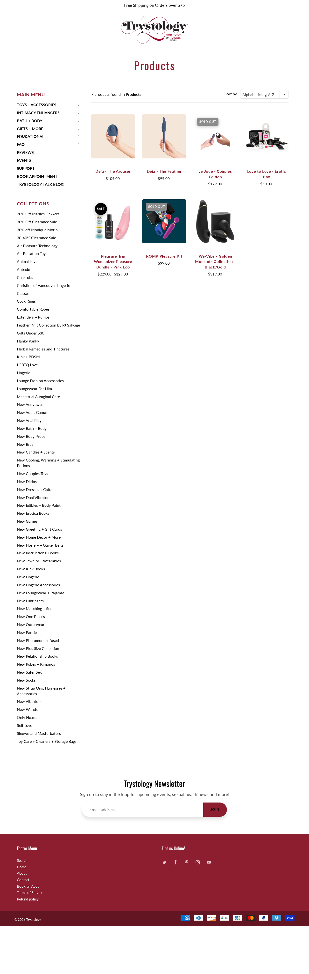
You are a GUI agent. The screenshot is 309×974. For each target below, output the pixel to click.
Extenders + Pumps (33, 317)
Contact (23, 880)
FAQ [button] (24, 145)
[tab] (48, 105)
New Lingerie (28, 576)
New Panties (27, 632)
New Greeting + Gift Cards (39, 529)
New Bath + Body (32, 428)
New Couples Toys (32, 473)
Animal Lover (28, 261)
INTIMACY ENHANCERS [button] (38, 113)
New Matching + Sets (35, 608)
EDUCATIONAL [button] (30, 137)
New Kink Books (31, 568)
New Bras (25, 444)
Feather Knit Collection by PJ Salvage (48, 325)
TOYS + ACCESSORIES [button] (36, 105)
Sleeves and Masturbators (39, 733)
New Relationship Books (37, 656)
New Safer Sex (29, 672)
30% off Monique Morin (37, 229)
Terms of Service (30, 893)
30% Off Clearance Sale (37, 221)
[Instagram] (197, 862)
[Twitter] (164, 862)
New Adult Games (32, 412)
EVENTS (24, 160)
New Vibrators (29, 701)
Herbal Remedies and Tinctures (43, 349)
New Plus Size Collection (38, 648)
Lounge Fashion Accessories (40, 380)
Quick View (113, 136)
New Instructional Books (38, 552)
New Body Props (31, 436)
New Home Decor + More (39, 537)
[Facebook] (175, 862)
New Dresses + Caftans (36, 489)
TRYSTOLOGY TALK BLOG (40, 184)
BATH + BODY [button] (29, 121)
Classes (23, 293)
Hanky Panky (28, 341)
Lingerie (23, 372)
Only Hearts (27, 717)
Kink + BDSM (28, 356)
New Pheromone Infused (38, 640)
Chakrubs (25, 277)
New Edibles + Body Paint (39, 505)
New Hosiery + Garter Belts (40, 545)
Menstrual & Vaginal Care (38, 396)
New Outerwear (30, 624)
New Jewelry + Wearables (39, 560)
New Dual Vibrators (33, 497)
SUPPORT (26, 168)
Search (22, 860)
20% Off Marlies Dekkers (38, 213)
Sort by (231, 93)
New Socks (26, 680)
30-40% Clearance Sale (36, 237)
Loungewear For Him (34, 388)
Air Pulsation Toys (32, 253)
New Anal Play (29, 420)
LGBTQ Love (27, 364)
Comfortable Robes (33, 309)
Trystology (33, 920)
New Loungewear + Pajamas (40, 592)
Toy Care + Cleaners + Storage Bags (47, 741)
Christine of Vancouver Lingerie (43, 285)
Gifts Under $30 (30, 333)
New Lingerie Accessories (38, 584)
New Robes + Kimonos (36, 664)
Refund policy (28, 899)
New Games (27, 521)
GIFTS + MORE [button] (30, 129)
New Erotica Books (33, 513)
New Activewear (31, 404)
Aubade (23, 269)
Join (215, 809)
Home (22, 867)
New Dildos (27, 481)
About (22, 873)
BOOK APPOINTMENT (37, 176)
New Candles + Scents (36, 452)
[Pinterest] (186, 862)
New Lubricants (30, 600)
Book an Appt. (28, 886)
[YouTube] (208, 862)
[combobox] (264, 94)
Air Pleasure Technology (37, 245)
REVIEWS (25, 152)
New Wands (27, 709)
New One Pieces (31, 616)
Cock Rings (26, 301)
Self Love (24, 725)
